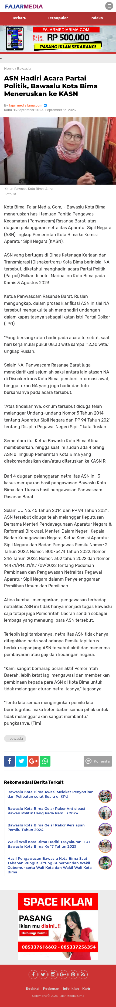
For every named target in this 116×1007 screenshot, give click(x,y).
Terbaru (19, 18)
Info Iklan (71, 989)
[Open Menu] (109, 6)
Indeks (96, 18)
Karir (86, 989)
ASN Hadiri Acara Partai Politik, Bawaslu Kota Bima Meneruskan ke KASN (51, 86)
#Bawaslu (15, 739)
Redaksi (32, 989)
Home (9, 69)
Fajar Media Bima (71, 996)
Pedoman (51, 989)
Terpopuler (58, 18)
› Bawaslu (23, 69)
